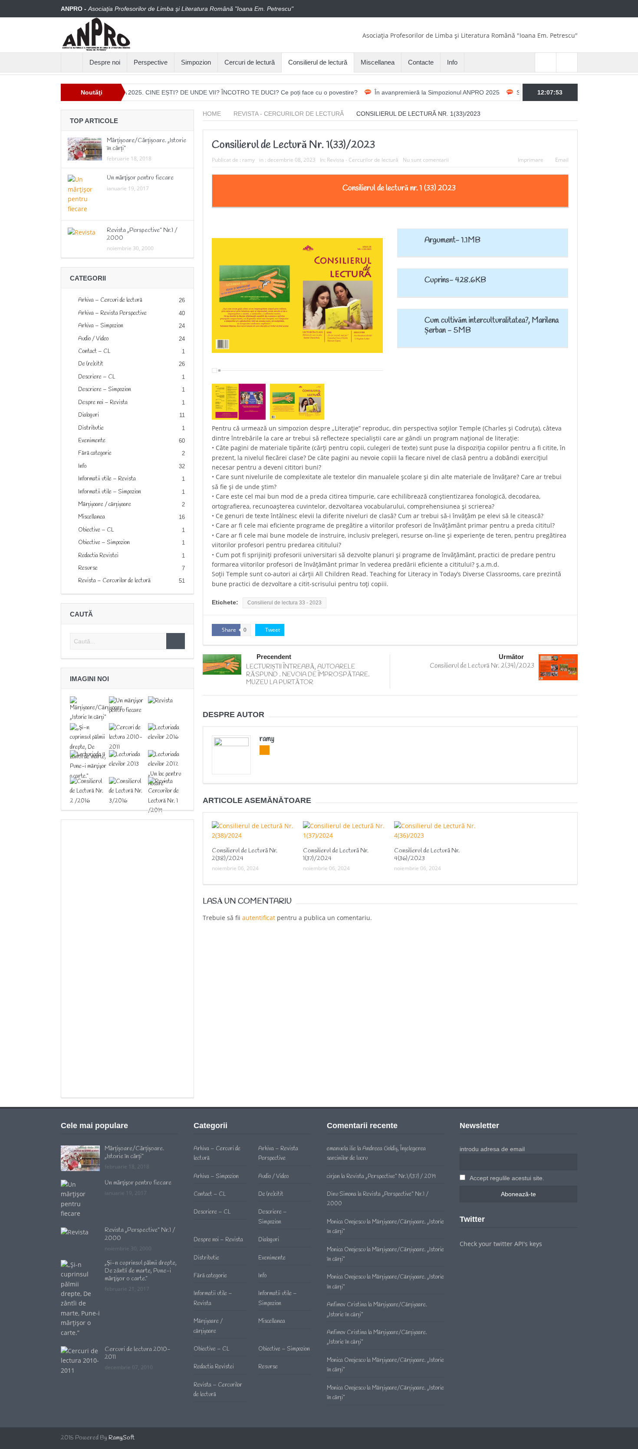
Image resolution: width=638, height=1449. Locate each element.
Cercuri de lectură (249, 62)
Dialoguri (88, 415)
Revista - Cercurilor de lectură (362, 159)
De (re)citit (90, 364)
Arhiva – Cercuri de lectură (110, 300)
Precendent (274, 656)
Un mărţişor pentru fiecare (140, 178)
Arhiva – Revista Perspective (112, 313)
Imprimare (530, 159)
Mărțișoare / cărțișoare (104, 504)
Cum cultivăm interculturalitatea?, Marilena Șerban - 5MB (491, 325)
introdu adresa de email (492, 1148)
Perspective (151, 62)
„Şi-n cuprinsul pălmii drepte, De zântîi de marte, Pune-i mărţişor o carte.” (141, 1271)
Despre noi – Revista (103, 402)
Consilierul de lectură (317, 62)
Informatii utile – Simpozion (109, 492)
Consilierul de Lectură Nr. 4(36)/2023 (427, 855)
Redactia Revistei (98, 555)
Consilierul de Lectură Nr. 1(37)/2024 (335, 855)
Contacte (421, 62)
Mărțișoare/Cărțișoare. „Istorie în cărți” (146, 145)
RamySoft (122, 1438)
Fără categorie (95, 453)
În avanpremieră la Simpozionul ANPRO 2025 (397, 92)
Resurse (88, 568)
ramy (248, 159)
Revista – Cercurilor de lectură (114, 580)
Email (562, 159)
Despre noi (104, 62)
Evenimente (91, 440)
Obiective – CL (96, 530)
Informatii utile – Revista (107, 479)
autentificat (258, 918)
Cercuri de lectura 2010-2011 (138, 1353)
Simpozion (196, 62)
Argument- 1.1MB (452, 240)
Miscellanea (378, 62)
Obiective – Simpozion (104, 542)
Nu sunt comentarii (426, 159)
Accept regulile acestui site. (506, 1178)
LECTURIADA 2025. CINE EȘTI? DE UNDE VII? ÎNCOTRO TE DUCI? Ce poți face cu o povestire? (184, 92)
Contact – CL (94, 351)
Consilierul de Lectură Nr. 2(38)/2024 (244, 855)
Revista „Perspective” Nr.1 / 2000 (142, 234)
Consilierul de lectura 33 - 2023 (284, 603)
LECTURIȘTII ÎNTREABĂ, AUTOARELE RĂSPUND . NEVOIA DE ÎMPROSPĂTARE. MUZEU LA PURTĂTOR (308, 674)
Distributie (91, 428)
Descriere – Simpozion (104, 389)
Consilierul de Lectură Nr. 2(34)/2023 (482, 666)
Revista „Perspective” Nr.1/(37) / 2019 (391, 1176)
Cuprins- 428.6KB (455, 280)
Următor (511, 656)
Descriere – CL (96, 377)
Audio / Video (93, 339)
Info (452, 62)
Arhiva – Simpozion (100, 326)
